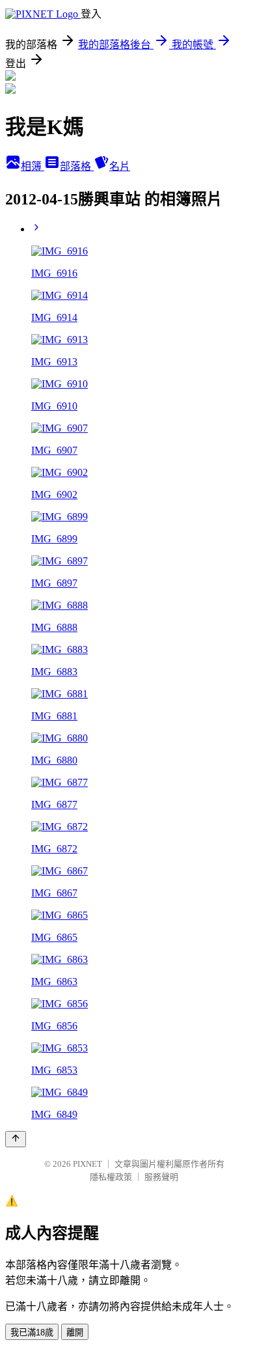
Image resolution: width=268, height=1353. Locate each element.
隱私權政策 (111, 1177)
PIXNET (87, 1164)
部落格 (77, 166)
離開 (74, 1332)
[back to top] (15, 1139)
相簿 (32, 166)
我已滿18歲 (31, 1332)
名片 (119, 166)
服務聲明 (161, 1177)
